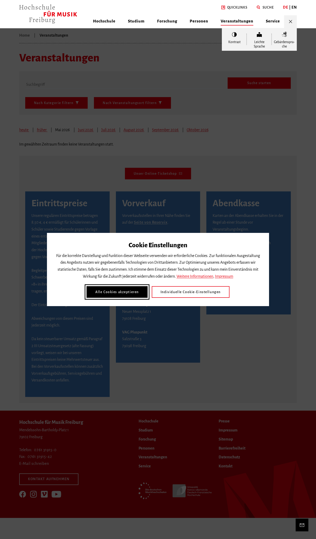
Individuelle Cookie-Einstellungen (191, 292)
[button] (234, 8)
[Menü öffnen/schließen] (290, 21)
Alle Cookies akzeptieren (117, 292)
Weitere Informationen (195, 276)
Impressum (224, 276)
